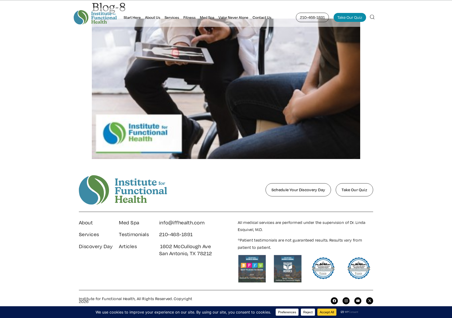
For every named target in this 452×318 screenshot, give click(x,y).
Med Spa (207, 17)
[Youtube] (357, 300)
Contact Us (262, 17)
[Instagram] (346, 300)
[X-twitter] (369, 300)
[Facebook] (334, 300)
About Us (152, 17)
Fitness (189, 17)
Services (172, 17)
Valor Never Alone (233, 17)
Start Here (132, 17)
